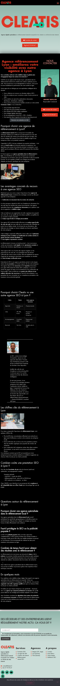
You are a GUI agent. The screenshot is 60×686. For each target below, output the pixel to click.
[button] (58, 3)
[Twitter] (7, 672)
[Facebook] (3, 672)
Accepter (30, 683)
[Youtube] (11, 672)
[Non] (57, 682)
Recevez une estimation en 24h (19, 120)
